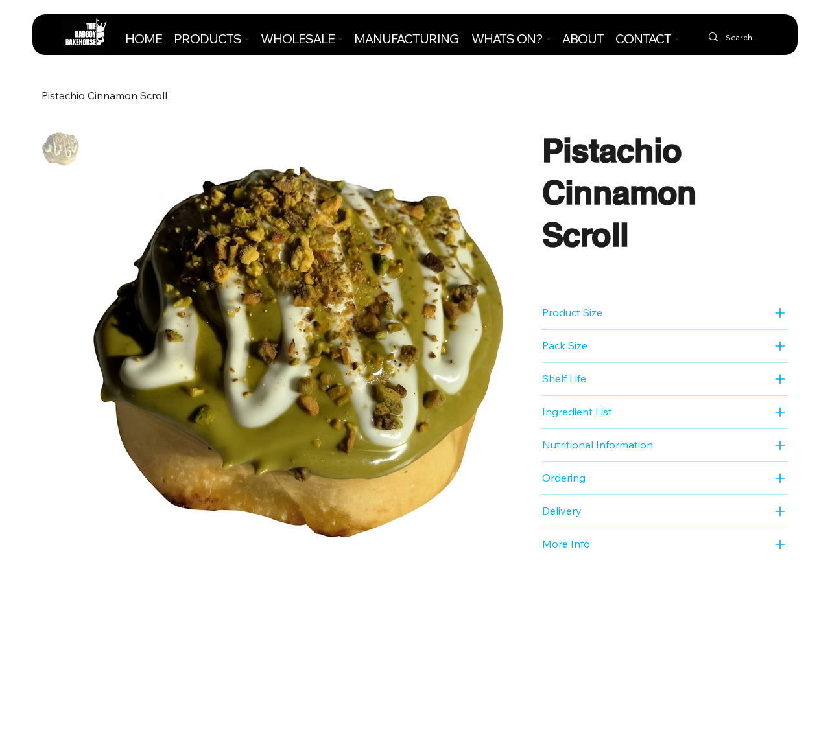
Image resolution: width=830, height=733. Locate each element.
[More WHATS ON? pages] (549, 39)
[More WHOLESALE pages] (340, 39)
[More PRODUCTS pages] (247, 39)
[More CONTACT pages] (677, 39)
